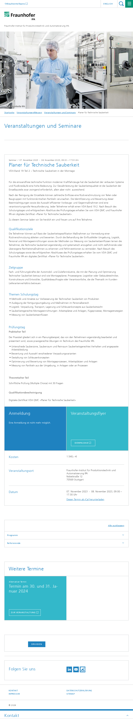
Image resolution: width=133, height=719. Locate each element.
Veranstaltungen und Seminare (60, 112)
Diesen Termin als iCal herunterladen (85, 499)
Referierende (14, 543)
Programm (12, 535)
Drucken (36, 644)
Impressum (14, 694)
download (81, 443)
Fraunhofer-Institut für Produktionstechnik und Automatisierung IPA (36, 26)
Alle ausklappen (116, 525)
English (108, 4)
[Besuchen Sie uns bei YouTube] (76, 669)
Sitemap (70, 694)
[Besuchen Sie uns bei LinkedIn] (69, 669)
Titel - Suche (121, 3)
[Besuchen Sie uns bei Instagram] (82, 669)
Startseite (9, 112)
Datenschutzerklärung (79, 691)
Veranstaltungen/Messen (29, 112)
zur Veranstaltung (23, 612)
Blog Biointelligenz (15, 4)
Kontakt (13, 691)
